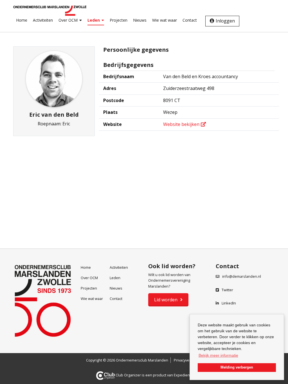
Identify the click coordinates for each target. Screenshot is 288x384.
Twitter (227, 289)
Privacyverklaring (188, 360)
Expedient (182, 375)
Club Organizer (128, 375)
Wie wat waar (164, 20)
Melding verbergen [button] (236, 367)
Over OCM (68, 20)
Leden (93, 20)
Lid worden (165, 300)
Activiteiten (43, 20)
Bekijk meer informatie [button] (218, 355)
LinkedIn (229, 303)
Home (21, 20)
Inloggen (225, 21)
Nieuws (140, 20)
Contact (190, 20)
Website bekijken (181, 124)
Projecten (118, 20)
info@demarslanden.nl (241, 276)
